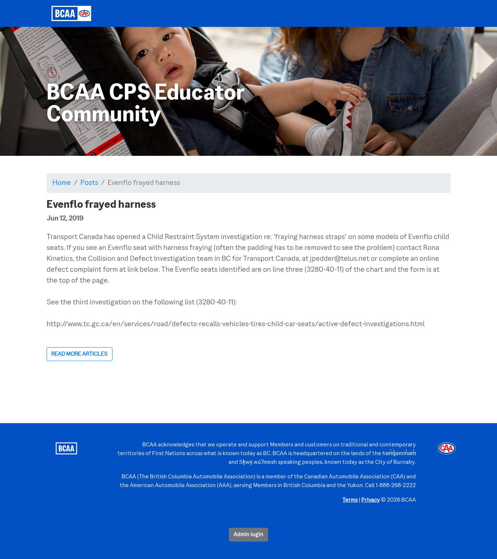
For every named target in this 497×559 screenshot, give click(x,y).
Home (61, 183)
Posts (89, 183)
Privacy (370, 500)
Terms (350, 500)
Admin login (248, 534)
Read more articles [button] (79, 354)
